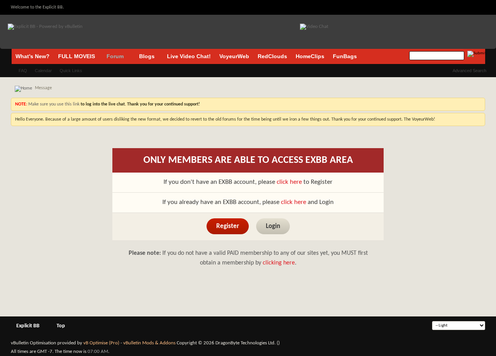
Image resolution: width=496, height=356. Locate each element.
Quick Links (71, 70)
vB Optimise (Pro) (101, 343)
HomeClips (310, 56)
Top (61, 326)
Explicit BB (28, 326)
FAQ (23, 70)
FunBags (345, 56)
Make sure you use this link (53, 104)
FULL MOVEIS (76, 56)
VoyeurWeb (234, 56)
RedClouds (272, 56)
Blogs (147, 56)
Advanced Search (469, 70)
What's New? (33, 56)
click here (289, 182)
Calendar (43, 70)
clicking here (279, 263)
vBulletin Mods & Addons (149, 343)
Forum (115, 56)
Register (227, 226)
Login (273, 226)
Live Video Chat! (189, 56)
